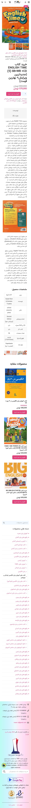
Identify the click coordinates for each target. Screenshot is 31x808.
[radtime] (15, 354)
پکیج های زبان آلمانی (21, 537)
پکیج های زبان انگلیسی (17, 53)
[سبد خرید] (10, 2)
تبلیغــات (19, 805)
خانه (26, 53)
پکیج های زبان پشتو (21, 663)
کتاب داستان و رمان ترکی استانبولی (16, 593)
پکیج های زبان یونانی (21, 694)
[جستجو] (4, 771)
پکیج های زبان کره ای (21, 628)
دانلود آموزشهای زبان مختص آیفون (16, 640)
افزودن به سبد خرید (13, 94)
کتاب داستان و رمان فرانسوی (17, 624)
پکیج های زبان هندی (21, 690)
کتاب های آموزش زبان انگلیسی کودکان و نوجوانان (16, 55)
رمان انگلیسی (21, 571)
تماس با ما (12, 805)
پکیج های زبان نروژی (21, 682)
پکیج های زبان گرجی (21, 632)
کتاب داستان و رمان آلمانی (18, 549)
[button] (28, 5)
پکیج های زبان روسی (21, 601)
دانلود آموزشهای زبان (21, 636)
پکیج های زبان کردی (21, 678)
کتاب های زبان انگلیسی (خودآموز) (16, 581)
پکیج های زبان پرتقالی (21, 659)
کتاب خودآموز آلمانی (20, 545)
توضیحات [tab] (15, 110)
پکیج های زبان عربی (21, 616)
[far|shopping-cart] (2, 2)
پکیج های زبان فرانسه (21, 620)
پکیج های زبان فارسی (21, 674)
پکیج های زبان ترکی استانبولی (19, 589)
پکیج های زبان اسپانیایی (20, 553)
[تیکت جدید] (4, 765)
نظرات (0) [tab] (15, 116)
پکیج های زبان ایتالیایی (20, 585)
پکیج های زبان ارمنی (21, 652)
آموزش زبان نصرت (22, 533)
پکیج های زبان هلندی (21, 686)
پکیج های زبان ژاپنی (21, 605)
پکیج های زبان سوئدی (21, 609)
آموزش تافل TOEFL (20, 564)
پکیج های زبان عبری (21, 613)
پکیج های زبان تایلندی (21, 667)
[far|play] (5, 2)
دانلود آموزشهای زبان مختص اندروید (15, 644)
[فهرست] (29, 2)
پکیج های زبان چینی (21, 597)
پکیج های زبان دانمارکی (20, 671)
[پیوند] (17, 2)
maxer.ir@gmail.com (20, 723)
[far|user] (25, 2)
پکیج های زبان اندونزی (20, 655)
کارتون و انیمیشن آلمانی (18, 541)
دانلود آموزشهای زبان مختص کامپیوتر (15, 647)
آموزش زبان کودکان (20, 568)
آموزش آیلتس (21, 560)
